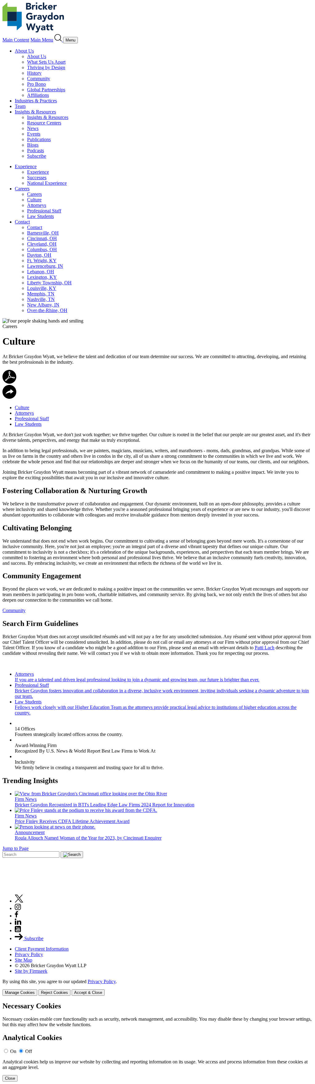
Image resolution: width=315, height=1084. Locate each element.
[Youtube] (18, 930)
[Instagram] (18, 908)
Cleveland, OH (42, 244)
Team (20, 106)
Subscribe (36, 156)
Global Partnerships (46, 89)
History (34, 73)
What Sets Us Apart (46, 62)
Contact (22, 221)
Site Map (23, 960)
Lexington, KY (42, 277)
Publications (39, 139)
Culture (34, 199)
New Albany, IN (43, 304)
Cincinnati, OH (42, 238)
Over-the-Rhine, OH (47, 310)
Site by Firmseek (31, 971)
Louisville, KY (41, 288)
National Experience (47, 183)
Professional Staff (44, 210)
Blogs (32, 145)
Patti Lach (264, 647)
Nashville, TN (41, 299)
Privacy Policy (29, 954)
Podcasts (35, 150)
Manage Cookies (20, 992)
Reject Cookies (54, 992)
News (32, 128)
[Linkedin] (18, 923)
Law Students (40, 216)
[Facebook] (16, 915)
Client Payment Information (42, 948)
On (13, 1051)
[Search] (58, 39)
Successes (36, 177)
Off (28, 1051)
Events (33, 133)
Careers (22, 188)
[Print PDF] (9, 382)
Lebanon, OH (40, 271)
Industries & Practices (36, 100)
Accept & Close (88, 992)
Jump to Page (15, 848)
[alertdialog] (157, 1042)
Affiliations (38, 95)
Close (10, 1078)
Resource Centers (44, 122)
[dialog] (157, 987)
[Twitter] (19, 901)
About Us (24, 50)
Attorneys (36, 205)
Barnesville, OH (43, 232)
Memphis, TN (40, 293)
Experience (26, 166)
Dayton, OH (39, 255)
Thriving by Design (46, 67)
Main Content (15, 39)
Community (38, 78)
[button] (9, 397)
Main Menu (41, 39)
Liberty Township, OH (49, 282)
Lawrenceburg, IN (45, 266)
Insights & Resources (35, 111)
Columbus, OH (42, 249)
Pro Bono (36, 84)
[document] (157, 1042)
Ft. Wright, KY (42, 260)
